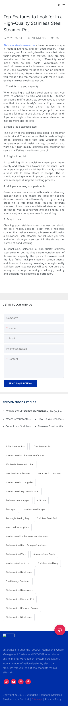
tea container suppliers (17, 527)
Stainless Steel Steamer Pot (20, 599)
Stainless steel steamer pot (19, 45)
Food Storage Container (18, 581)
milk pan (41, 500)
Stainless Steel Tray (16, 554)
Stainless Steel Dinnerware (19, 590)
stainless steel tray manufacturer (22, 491)
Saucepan (11, 509)
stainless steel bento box (18, 563)
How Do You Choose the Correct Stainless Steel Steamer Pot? (51, 418)
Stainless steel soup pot (18, 500)
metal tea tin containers (49, 473)
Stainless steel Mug (48, 563)
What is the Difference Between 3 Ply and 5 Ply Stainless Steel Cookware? (26, 410)
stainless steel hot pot (35, 509)
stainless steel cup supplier (19, 482)
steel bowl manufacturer (18, 473)
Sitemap (37, 699)
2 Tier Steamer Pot (41, 446)
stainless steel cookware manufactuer (25, 455)
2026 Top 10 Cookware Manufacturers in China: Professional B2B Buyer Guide (51, 411)
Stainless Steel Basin (47, 518)
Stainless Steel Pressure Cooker (22, 608)
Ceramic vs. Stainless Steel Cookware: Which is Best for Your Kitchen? (19, 426)
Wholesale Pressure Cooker (20, 464)
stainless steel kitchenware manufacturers (27, 536)
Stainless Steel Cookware (19, 617)
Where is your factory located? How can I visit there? (19, 418)
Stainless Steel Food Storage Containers (26, 545)
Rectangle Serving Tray (17, 518)
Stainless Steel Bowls (44, 554)
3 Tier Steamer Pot (15, 446)
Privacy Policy (53, 699)
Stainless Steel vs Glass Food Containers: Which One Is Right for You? (51, 426)
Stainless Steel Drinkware (19, 572)
